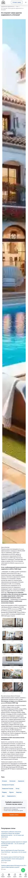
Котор (17, 788)
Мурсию (3, 614)
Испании (21, 549)
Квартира (19, 792)
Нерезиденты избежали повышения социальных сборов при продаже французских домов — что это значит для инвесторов (12, 834)
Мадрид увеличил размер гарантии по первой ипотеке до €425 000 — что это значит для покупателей (14, 843)
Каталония (12, 781)
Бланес (8, 690)
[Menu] (26, 2)
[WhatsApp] (23, 870)
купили (16, 701)
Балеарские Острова (8, 785)
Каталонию (15, 609)
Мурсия (11, 792)
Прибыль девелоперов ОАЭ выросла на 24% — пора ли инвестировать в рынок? (14, 866)
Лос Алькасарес (10, 664)
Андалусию (4, 609)
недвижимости (19, 563)
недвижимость (11, 796)
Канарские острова (12, 610)
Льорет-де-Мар (10, 639)
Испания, (5, 626)
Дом (3, 796)
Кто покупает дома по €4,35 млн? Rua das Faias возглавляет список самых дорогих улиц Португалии (12, 858)
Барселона (9, 652)
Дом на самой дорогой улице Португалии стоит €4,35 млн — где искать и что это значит (13, 851)
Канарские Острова (7, 788)
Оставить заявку (17, 2)
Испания (4, 781)
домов (3, 703)
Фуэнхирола (9, 626)
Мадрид (19, 612)
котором (11, 747)
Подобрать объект (14, 814)
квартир (16, 728)
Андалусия (21, 781)
